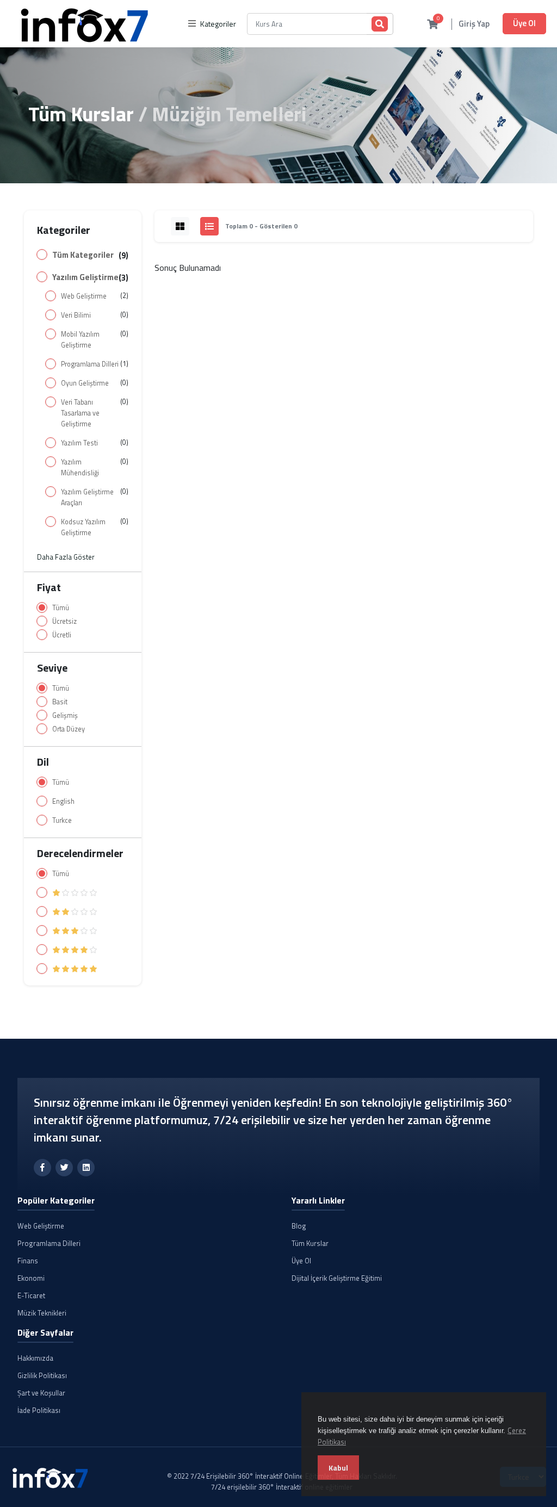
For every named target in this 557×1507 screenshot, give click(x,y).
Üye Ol (524, 23)
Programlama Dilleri (90, 364)
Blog (299, 1225)
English (63, 801)
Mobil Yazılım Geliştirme (80, 339)
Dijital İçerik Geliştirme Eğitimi (337, 1278)
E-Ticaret (31, 1295)
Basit (59, 702)
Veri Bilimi (76, 315)
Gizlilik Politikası (42, 1375)
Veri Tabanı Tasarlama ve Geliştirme (80, 413)
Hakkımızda (35, 1358)
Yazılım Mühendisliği (80, 467)
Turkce (62, 820)
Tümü (60, 608)
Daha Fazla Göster (66, 556)
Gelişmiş (65, 715)
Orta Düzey (68, 729)
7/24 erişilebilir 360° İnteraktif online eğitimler (281, 1486)
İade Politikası (38, 1410)
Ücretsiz (64, 621)
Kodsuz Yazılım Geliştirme (83, 527)
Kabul (338, 1467)
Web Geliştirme (84, 296)
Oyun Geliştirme (85, 383)
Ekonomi (31, 1278)
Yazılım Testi (79, 443)
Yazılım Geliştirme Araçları (87, 497)
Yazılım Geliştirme (85, 277)
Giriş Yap (474, 24)
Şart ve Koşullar (41, 1392)
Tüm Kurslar (81, 113)
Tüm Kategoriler (83, 255)
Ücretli (61, 635)
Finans (27, 1260)
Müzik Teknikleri (41, 1312)
